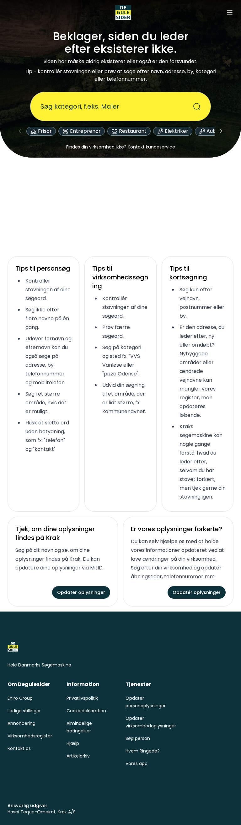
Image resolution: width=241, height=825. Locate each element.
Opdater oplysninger (81, 592)
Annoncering (21, 723)
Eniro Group (20, 698)
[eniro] (123, 12)
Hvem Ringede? (143, 751)
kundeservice (160, 147)
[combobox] (116, 106)
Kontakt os (19, 748)
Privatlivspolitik (82, 698)
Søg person (138, 738)
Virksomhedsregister (30, 736)
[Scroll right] (221, 131)
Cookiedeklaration (86, 711)
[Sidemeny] (229, 12)
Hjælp (73, 743)
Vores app (136, 763)
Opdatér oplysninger (197, 592)
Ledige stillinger (24, 711)
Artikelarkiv (78, 756)
